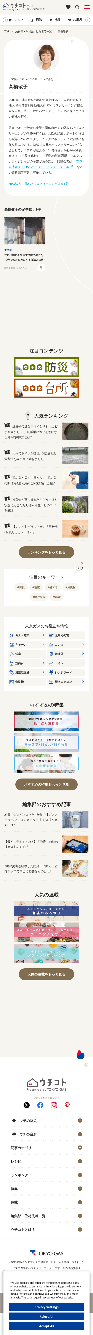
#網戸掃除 (38, 597)
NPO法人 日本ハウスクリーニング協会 (36, 184)
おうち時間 (21, 1236)
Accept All (46, 1326)
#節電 (57, 597)
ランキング (19, 1175)
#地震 (36, 587)
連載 (14, 1202)
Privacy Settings (47, 1307)
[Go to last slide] (5, 20)
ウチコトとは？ (23, 1229)
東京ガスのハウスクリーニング (33, 1268)
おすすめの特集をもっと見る (46, 784)
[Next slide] (88, 20)
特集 (14, 1188)
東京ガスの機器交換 (66, 1268)
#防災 (21, 587)
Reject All (46, 1316)
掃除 (39, 20)
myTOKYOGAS (15, 1262)
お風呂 (77, 20)
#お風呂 (71, 587)
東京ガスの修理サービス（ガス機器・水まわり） (56, 1262)
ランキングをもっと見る (46, 552)
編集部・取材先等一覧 (28, 1215)
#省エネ (53, 587)
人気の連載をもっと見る (46, 974)
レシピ (18, 20)
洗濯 (58, 20)
